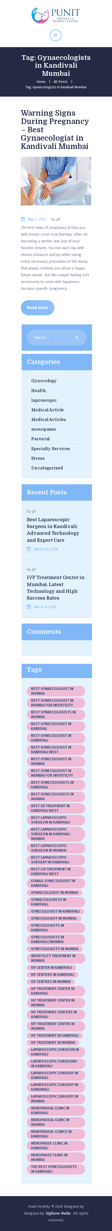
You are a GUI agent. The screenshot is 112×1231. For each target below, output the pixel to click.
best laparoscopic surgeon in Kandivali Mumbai (50, 834)
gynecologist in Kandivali (55, 911)
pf (34, 511)
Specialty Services (50, 449)
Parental (40, 439)
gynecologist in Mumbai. (54, 918)
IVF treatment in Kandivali (55, 1035)
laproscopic (44, 400)
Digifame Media (58, 1213)
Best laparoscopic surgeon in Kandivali (50, 820)
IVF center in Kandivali (51, 967)
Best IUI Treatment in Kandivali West (50, 808)
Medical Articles (48, 419)
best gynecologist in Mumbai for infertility (52, 773)
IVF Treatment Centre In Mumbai (52, 1026)
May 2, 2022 (37, 219)
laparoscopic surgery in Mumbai (54, 1098)
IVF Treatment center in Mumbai (52, 1002)
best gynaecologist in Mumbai (52, 691)
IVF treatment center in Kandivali (52, 991)
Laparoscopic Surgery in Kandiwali (54, 1087)
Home (41, 82)
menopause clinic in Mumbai (49, 1157)
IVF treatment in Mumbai (53, 1042)
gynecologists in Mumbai (54, 949)
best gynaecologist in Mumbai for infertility (52, 702)
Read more (37, 307)
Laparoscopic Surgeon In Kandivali (55, 1052)
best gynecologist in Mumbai (51, 761)
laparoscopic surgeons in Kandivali (54, 1063)
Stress (38, 458)
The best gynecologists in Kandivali (54, 1169)
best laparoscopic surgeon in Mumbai (49, 848)
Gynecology (44, 381)
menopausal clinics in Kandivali (51, 1134)
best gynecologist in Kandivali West (51, 749)
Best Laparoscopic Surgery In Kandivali (50, 859)
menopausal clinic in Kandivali (50, 1110)
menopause (43, 429)
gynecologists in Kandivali (47, 927)
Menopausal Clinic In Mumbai (50, 1122)
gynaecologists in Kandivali (48, 902)
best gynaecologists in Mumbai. (53, 714)
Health (38, 390)
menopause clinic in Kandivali (49, 1145)
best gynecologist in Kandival (51, 726)
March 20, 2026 (46, 549)
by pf (55, 219)
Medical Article (47, 410)
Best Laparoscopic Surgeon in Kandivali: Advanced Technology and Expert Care (53, 530)
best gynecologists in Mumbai (52, 796)
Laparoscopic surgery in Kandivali (54, 1075)
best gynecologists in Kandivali (52, 784)
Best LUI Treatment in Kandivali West (51, 871)
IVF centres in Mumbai (51, 981)
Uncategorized (47, 468)
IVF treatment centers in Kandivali (54, 1014)
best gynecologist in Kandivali (51, 738)
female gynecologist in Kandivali (54, 883)
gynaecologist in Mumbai (54, 892)
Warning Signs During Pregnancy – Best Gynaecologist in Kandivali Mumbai (55, 130)
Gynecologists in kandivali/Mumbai (47, 939)
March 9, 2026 (45, 607)
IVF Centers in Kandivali (52, 974)
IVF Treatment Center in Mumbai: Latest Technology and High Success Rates (55, 588)
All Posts (61, 82)
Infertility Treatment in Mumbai (53, 958)
